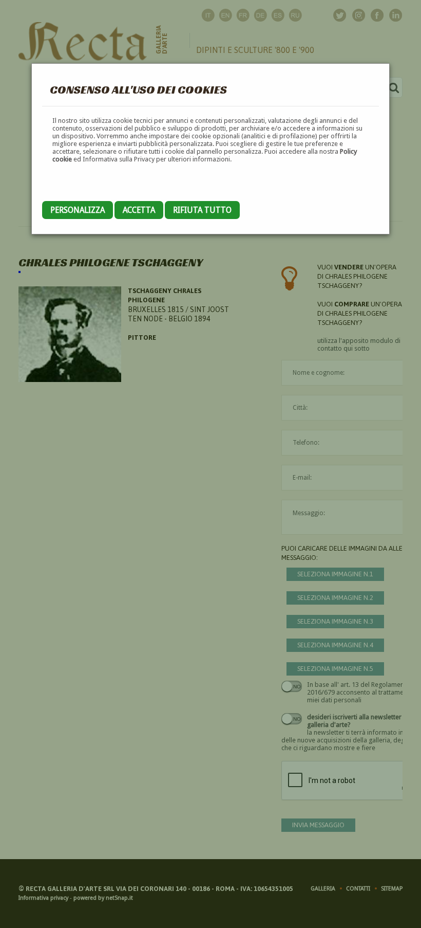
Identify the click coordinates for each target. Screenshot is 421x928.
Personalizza (77, 210)
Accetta (139, 210)
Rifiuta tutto (202, 210)
